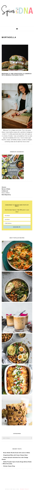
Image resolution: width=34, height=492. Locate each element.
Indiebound (5, 191)
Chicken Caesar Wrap (9, 466)
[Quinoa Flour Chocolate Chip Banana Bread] (17, 425)
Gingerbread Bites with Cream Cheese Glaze (15, 455)
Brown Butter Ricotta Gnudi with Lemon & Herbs (16, 452)
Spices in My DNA (17, 13)
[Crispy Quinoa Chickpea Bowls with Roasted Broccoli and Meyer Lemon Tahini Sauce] (17, 301)
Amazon (4, 187)
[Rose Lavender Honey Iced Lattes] (17, 332)
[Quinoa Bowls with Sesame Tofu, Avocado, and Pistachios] (17, 363)
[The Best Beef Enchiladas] (17, 394)
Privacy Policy (24, 489)
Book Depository (6, 194)
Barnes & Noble (6, 189)
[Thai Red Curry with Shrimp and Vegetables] (17, 270)
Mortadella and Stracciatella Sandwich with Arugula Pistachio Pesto (17, 74)
